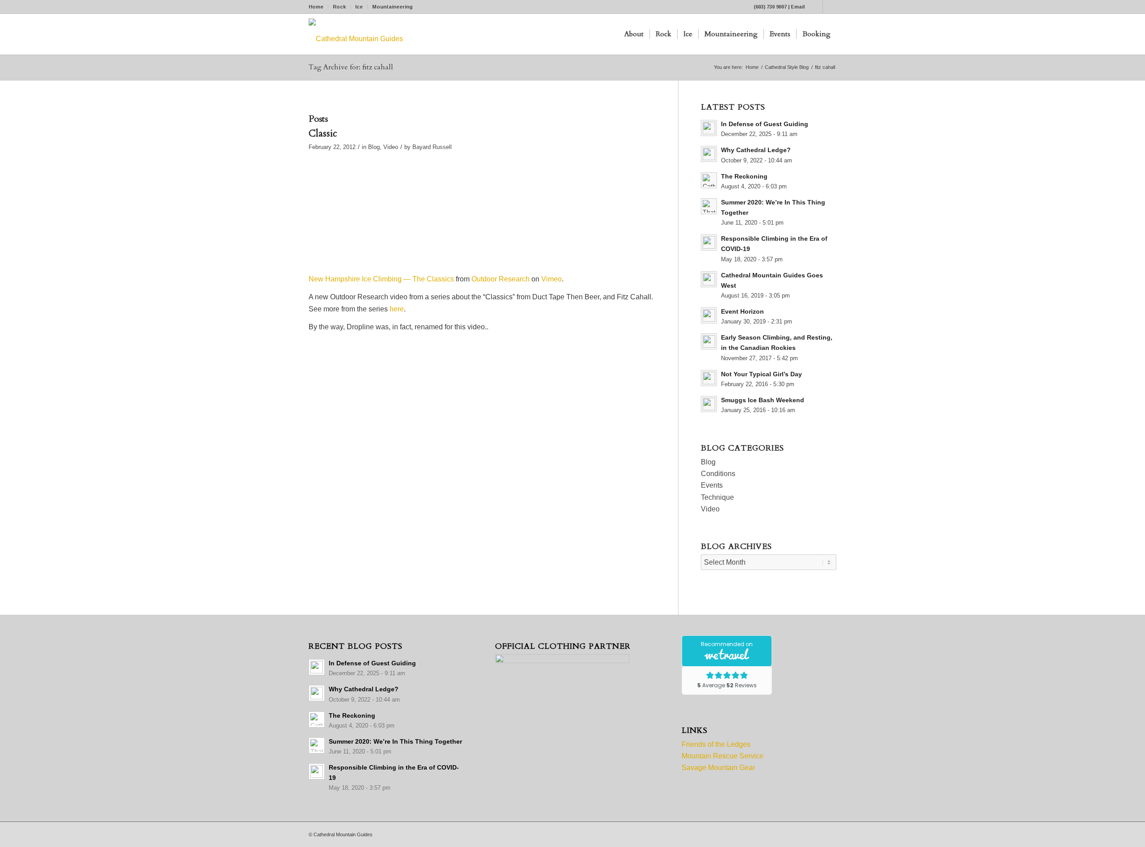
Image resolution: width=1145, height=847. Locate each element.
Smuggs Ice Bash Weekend (762, 400)
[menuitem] (318, 6)
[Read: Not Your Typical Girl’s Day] (709, 378)
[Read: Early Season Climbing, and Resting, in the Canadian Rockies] (709, 341)
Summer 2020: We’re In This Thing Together (395, 741)
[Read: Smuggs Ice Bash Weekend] (709, 404)
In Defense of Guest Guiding (764, 124)
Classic (323, 133)
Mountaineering (392, 6)
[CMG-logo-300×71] (356, 34)
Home (316, 6)
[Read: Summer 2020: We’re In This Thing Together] (709, 206)
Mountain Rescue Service (722, 756)
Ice (359, 6)
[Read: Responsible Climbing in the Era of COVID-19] (709, 242)
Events (712, 485)
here (397, 309)
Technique (717, 497)
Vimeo (551, 279)
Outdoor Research (500, 279)
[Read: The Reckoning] (709, 180)
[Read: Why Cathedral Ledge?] (709, 154)
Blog (374, 147)
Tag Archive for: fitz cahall (351, 67)
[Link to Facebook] (816, 6)
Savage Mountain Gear (718, 767)
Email (798, 6)
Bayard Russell (432, 147)
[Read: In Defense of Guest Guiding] (709, 128)
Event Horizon (742, 311)
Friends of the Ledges (716, 744)
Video (390, 147)
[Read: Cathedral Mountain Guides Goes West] (709, 279)
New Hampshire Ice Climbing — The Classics (381, 279)
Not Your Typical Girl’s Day (761, 374)
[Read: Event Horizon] (709, 315)
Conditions (718, 473)
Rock (339, 6)
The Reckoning (744, 176)
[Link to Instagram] (829, 6)
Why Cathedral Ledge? (756, 150)
